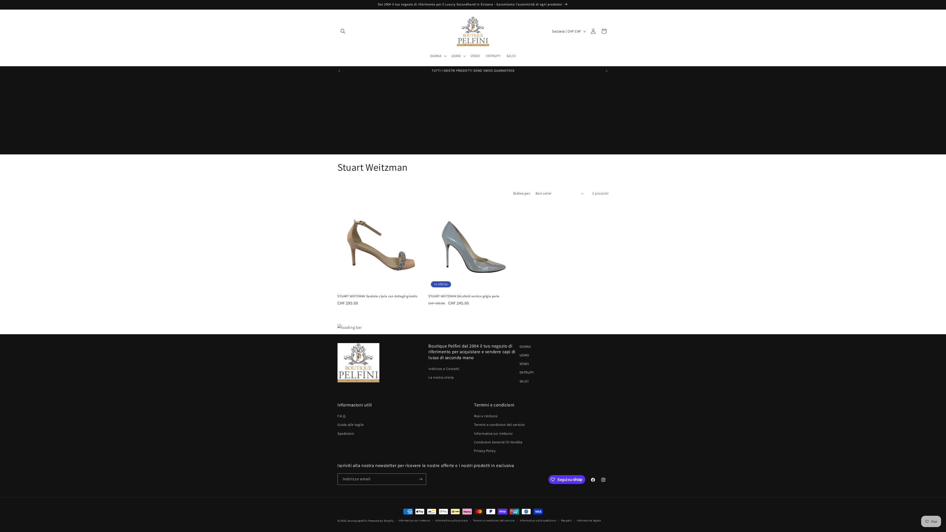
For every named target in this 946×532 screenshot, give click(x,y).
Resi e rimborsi (486, 416)
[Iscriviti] (420, 479)
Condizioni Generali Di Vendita (498, 442)
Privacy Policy (484, 451)
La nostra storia (441, 377)
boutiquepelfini (358, 520)
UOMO (524, 355)
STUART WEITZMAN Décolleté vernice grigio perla (463, 296)
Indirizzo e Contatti (443, 368)
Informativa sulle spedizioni (538, 520)
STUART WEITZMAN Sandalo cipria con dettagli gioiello (377, 296)
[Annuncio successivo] (606, 71)
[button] (343, 31)
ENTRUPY (527, 372)
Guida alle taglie (351, 424)
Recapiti (566, 520)
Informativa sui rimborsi (493, 433)
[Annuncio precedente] (339, 71)
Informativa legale (589, 520)
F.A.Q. (342, 416)
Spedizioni (346, 433)
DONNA (525, 346)
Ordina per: (521, 193)
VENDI (524, 364)
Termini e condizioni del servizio (499, 424)
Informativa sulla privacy (451, 520)
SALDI (524, 381)
